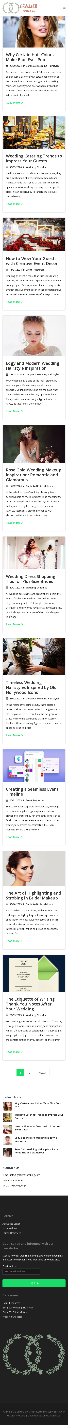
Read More (13, 102)
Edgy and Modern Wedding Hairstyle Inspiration (32, 365)
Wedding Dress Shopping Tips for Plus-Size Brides (30, 579)
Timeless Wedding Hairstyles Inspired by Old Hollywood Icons (31, 687)
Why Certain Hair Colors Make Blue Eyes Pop (30, 57)
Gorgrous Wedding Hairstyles (42, 65)
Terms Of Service (11, 1232)
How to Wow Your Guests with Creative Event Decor (32, 261)
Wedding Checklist (36, 167)
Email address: (10, 1266)
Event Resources (35, 269)
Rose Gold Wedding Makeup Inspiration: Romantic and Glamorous (33, 474)
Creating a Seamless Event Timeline (32, 791)
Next (42, 1072)
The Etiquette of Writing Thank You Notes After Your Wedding (30, 1004)
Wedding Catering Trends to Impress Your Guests (34, 158)
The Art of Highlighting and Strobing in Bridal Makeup (33, 895)
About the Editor (11, 1223)
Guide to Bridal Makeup (39, 486)
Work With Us (9, 1228)
